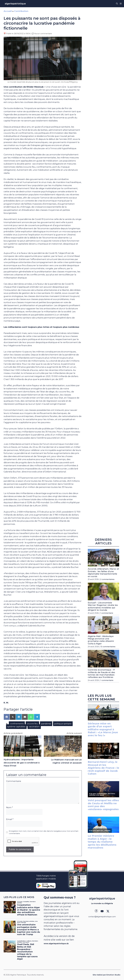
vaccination (34, 726)
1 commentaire (106, 613)
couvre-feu (32, 724)
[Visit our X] (108, 911)
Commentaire (13, 781)
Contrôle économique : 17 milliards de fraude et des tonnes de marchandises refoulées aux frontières (101, 673)
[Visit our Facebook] (96, 911)
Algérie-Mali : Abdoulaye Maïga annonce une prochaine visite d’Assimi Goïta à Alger (101, 640)
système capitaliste (16, 726)
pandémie (46, 724)
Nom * (9, 807)
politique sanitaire (62, 724)
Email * (9, 819)
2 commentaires (107, 579)
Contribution (21, 11)
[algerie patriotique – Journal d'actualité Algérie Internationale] (15, 3)
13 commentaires (107, 647)
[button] (117, 3)
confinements (17, 724)
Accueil (8, 11)
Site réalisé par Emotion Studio (106, 975)
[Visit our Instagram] (102, 911)
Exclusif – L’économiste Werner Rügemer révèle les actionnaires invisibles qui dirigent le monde (103, 606)
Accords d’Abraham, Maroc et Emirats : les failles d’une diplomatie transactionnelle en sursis (103, 572)
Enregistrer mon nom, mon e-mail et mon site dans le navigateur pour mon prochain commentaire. (43, 832)
